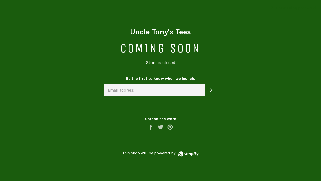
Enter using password (295, 7)
